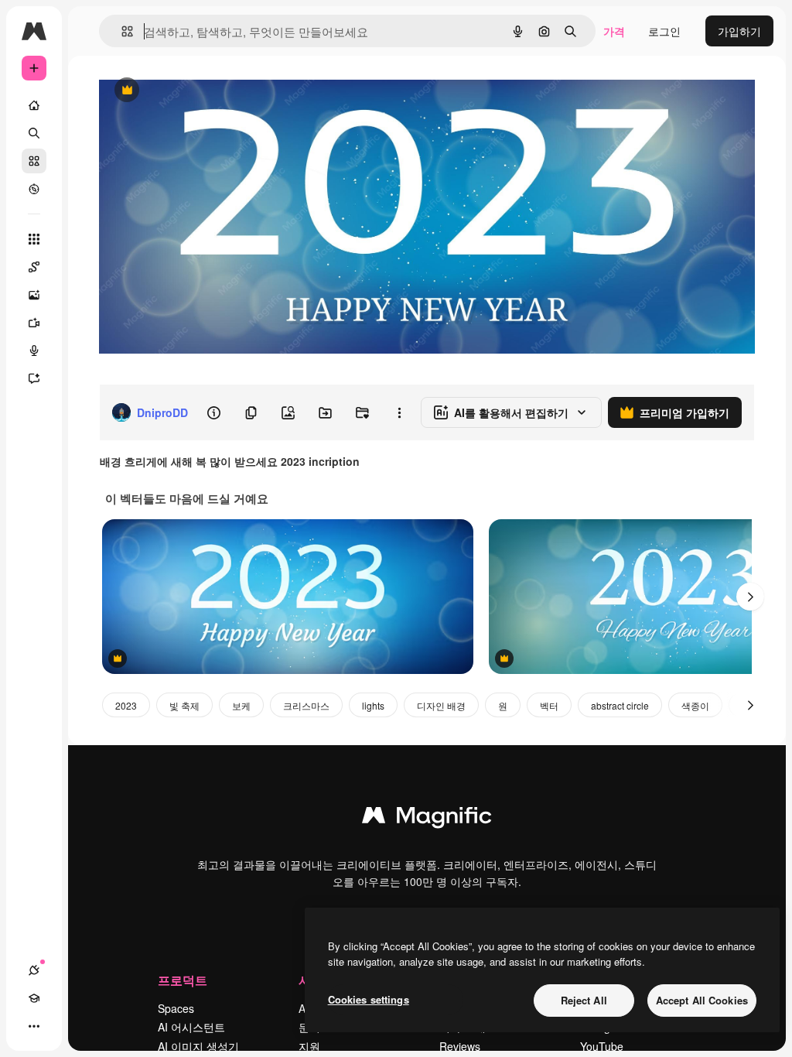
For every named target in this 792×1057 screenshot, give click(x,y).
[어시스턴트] (34, 378)
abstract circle (620, 705)
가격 (614, 31)
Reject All (584, 1000)
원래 (188, 91)
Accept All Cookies (702, 1000)
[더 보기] (34, 1026)
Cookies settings (368, 999)
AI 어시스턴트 (191, 1027)
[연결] (34, 970)
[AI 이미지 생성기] (34, 294)
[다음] (750, 596)
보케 (241, 705)
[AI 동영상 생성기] (34, 322)
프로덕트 (182, 980)
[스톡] (34, 161)
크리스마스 (306, 705)
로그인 (664, 31)
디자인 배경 (441, 705)
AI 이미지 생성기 (198, 1046)
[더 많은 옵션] (399, 412)
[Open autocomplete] (121, 31)
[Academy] (34, 998)
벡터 (549, 705)
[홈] (34, 105)
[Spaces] (34, 267)
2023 (126, 705)
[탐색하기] (34, 188)
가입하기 (739, 31)
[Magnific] (427, 818)
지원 (309, 1046)
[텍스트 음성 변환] (34, 350)
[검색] (34, 133)
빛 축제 (184, 705)
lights (373, 705)
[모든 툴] (34, 239)
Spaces (176, 1008)
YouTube (601, 1046)
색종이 (695, 705)
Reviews (459, 1046)
